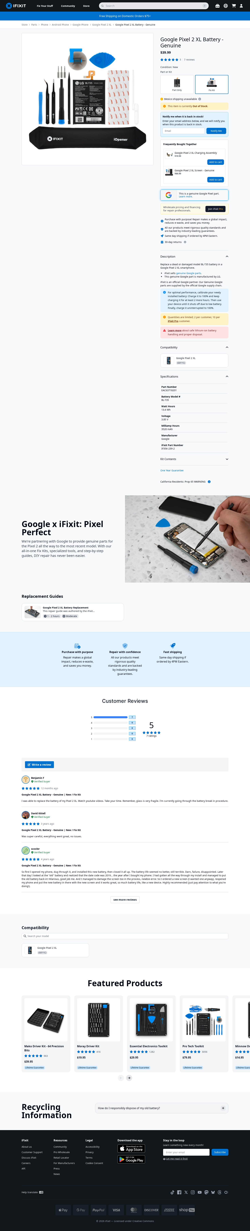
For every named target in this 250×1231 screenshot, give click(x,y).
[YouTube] (200, 1192)
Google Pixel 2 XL (101, 24)
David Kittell (38, 813)
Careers (26, 1163)
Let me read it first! (177, 1158)
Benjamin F (37, 777)
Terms (89, 1157)
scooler (35, 848)
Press (57, 1168)
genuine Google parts (188, 273)
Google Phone (80, 24)
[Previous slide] (121, 1078)
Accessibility (92, 1146)
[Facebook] (179, 1192)
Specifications (169, 376)
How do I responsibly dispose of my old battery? (129, 1108)
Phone (44, 24)
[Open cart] (233, 5)
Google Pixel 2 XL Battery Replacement (65, 607)
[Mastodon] (206, 1192)
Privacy (90, 1152)
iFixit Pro (173, 321)
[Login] (241, 6)
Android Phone (60, 24)
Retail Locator (61, 1157)
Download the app (130, 1140)
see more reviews (125, 900)
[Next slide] (129, 1078)
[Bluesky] (213, 1192)
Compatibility (168, 347)
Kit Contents (168, 459)
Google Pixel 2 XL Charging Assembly (196, 152)
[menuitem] (45, 6)
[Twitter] (186, 1192)
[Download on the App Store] (131, 1148)
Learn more (174, 330)
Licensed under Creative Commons (134, 1221)
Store (25, 24)
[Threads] (220, 1192)
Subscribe (220, 1152)
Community (60, 1146)
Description (167, 256)
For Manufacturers (64, 1163)
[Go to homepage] (17, 6)
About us (27, 1146)
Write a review (41, 765)
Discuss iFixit (29, 1157)
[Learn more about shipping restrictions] (199, 99)
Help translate (30, 1192)
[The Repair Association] (226, 1192)
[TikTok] (172, 1192)
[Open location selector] (225, 5)
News (57, 1174)
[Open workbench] (217, 5)
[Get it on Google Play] (131, 1159)
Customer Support (32, 1152)
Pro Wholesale (62, 1152)
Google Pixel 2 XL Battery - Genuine (135, 24)
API (23, 1168)
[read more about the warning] (209, 481)
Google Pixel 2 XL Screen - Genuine (194, 170)
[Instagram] (193, 1192)
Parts (34, 24)
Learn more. (186, 196)
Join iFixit (215, 209)
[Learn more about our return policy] (185, 242)
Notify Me (216, 130)
